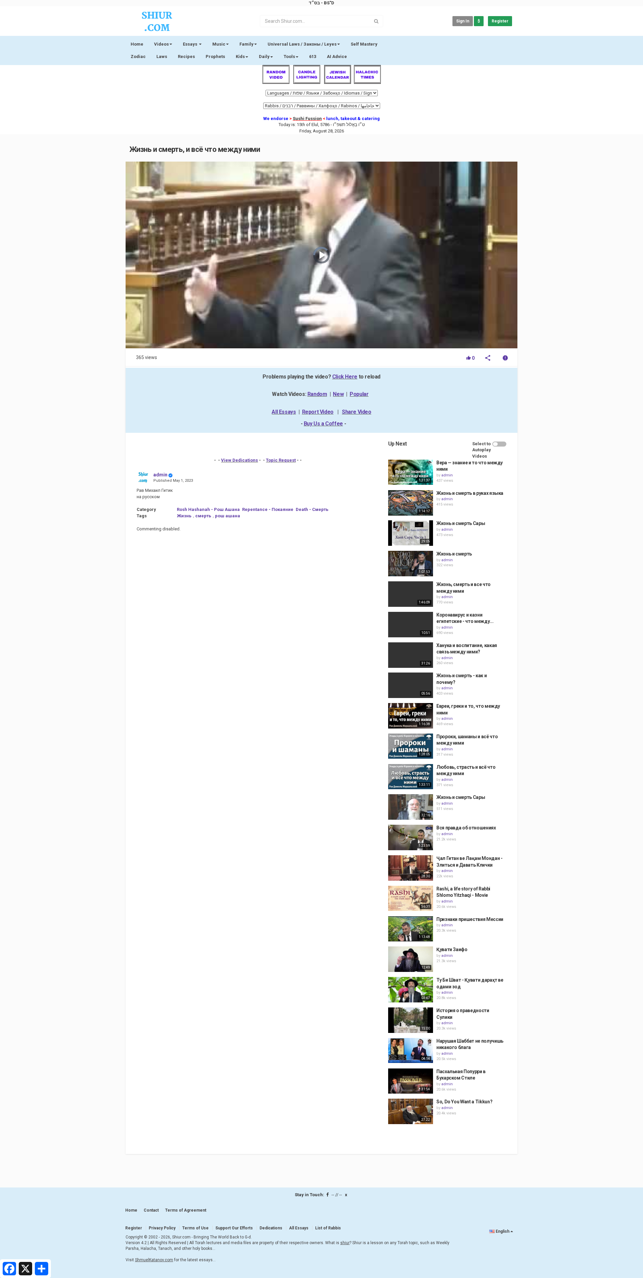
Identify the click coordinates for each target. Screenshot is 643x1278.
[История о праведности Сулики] (410, 1020)
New (338, 394)
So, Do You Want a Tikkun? (464, 1101)
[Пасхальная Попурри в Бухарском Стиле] (410, 1081)
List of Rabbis (328, 1228)
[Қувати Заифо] (410, 959)
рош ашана (227, 515)
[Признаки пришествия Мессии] (410, 929)
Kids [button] (240, 56)
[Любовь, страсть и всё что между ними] (410, 777)
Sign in (462, 21)
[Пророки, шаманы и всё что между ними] (410, 746)
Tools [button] (289, 56)
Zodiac (138, 56)
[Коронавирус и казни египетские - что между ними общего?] (410, 624)
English (502, 1231)
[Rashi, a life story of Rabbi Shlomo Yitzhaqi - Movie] (410, 898)
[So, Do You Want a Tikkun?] (410, 1111)
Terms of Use (195, 1228)
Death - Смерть (312, 509)
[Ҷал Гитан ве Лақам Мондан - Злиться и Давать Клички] (410, 868)
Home (137, 44)
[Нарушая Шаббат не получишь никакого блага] (410, 1050)
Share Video (356, 412)
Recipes (186, 56)
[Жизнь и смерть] (410, 563)
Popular (359, 394)
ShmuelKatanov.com (154, 1260)
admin (160, 474)
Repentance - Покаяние (267, 509)
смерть (203, 515)
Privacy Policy (162, 1228)
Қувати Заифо (452, 949)
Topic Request (281, 460)
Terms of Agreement (185, 1210)
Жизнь (184, 515)
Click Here (344, 376)
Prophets (215, 56)
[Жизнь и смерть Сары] (410, 533)
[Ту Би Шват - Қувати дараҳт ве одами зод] (410, 989)
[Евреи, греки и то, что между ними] (410, 716)
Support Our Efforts (234, 1228)
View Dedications (239, 460)
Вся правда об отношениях (466, 827)
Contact (151, 1210)
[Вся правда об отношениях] (410, 837)
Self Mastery (364, 44)
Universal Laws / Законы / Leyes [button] (302, 44)
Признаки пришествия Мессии (469, 919)
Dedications (271, 1228)
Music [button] (218, 44)
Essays (190, 44)
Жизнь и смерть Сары (460, 523)
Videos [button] (161, 44)
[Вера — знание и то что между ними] (410, 472)
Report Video (318, 412)
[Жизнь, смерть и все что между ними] (410, 594)
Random (317, 394)
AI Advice (337, 56)
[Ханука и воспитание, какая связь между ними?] (410, 655)
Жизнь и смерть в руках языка (469, 493)
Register (500, 21)
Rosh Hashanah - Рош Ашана (208, 509)
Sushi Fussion (307, 118)
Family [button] (246, 44)
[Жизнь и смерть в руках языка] (410, 503)
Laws (161, 56)
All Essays (284, 412)
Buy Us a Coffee (323, 423)
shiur (345, 1242)
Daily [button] (264, 56)
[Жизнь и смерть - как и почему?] (410, 685)
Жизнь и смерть (454, 554)
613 (312, 56)
